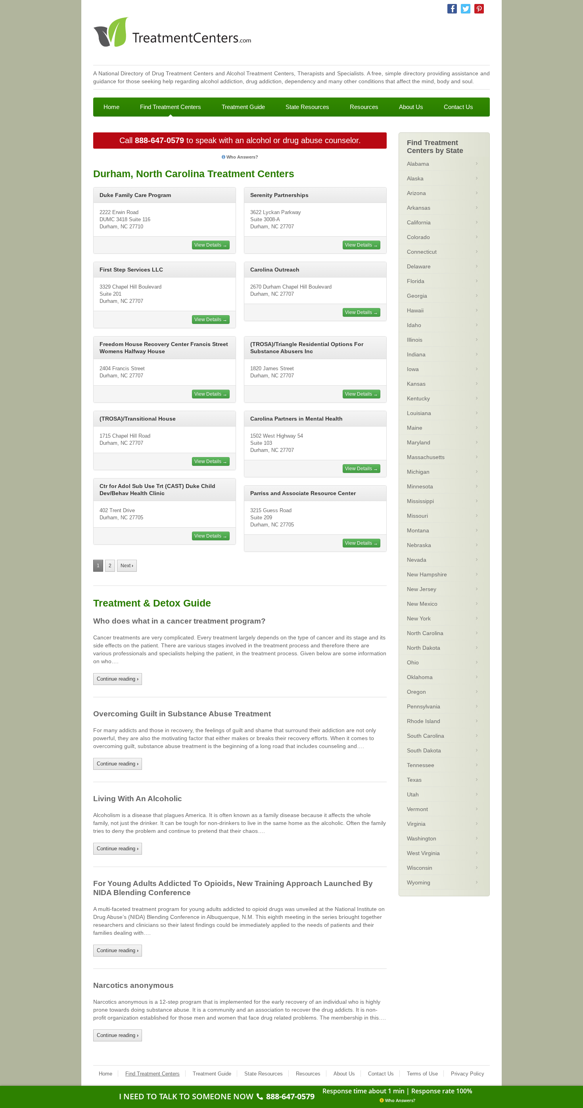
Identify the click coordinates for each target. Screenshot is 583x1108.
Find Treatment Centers (170, 106)
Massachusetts (426, 457)
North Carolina (425, 633)
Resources (364, 106)
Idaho (414, 325)
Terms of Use (422, 1074)
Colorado (418, 237)
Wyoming (418, 882)
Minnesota (420, 486)
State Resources (307, 106)
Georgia (417, 296)
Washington (421, 838)
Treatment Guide (243, 106)
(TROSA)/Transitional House (138, 418)
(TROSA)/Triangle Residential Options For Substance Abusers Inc (306, 347)
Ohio (413, 662)
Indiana (416, 354)
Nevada (416, 560)
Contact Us (458, 106)
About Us (411, 106)
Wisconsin (419, 868)
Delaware (419, 266)
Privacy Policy (467, 1074)
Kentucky (418, 398)
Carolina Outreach (274, 269)
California (419, 222)
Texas (414, 780)
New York (419, 618)
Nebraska (419, 545)
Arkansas (418, 208)
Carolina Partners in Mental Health (296, 418)
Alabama (418, 164)
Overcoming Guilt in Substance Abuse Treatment (182, 714)
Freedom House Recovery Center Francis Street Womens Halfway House (164, 347)
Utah (413, 794)
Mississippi (420, 501)
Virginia (416, 824)
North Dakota (423, 648)
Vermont (417, 809)
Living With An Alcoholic (137, 798)
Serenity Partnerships (279, 195)
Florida (415, 281)
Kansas (416, 384)
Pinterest (479, 8)
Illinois (414, 340)
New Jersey (421, 589)
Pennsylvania (423, 706)
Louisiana (419, 413)
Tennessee (420, 765)
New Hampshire (427, 574)
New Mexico (422, 604)
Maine (414, 428)
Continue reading (117, 679)
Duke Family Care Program (135, 195)
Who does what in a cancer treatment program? (179, 621)
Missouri (417, 516)
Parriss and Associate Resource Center (303, 493)
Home (111, 106)
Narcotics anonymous (133, 985)
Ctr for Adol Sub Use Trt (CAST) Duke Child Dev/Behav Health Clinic (157, 489)
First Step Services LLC (131, 269)
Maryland (418, 442)
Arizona (416, 193)
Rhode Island (423, 721)
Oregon (416, 692)
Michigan (418, 472)
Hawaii (415, 310)
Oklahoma (420, 677)
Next (127, 565)
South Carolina (425, 736)
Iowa (413, 369)
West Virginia (423, 853)
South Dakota (424, 750)
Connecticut (422, 252)
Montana (418, 530)
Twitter (465, 8)
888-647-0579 (159, 140)
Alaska (415, 178)
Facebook (452, 8)
